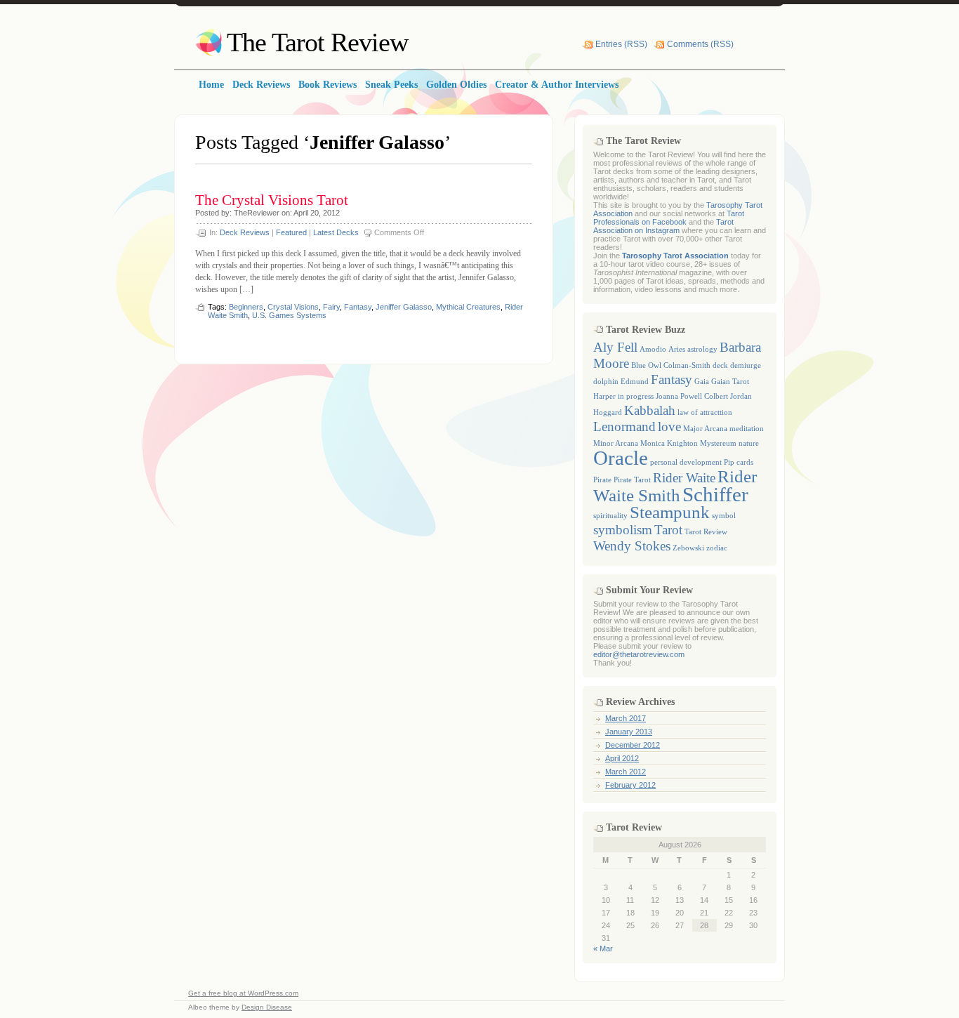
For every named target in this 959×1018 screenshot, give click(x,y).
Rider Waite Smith (675, 486)
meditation (746, 428)
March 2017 (625, 718)
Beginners (246, 307)
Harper (604, 396)
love (669, 426)
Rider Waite (684, 477)
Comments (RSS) (700, 44)
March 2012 (625, 771)
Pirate (602, 480)
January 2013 (628, 731)
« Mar (603, 948)
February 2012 (630, 785)
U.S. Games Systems (289, 315)
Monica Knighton (669, 443)
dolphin (606, 381)
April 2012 (622, 758)
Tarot (668, 529)
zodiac (716, 548)
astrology (702, 349)
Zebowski (688, 548)
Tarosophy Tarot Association (675, 255)
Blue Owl (646, 365)
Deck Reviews (245, 232)
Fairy (331, 307)
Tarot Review (705, 532)
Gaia (701, 381)
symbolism (622, 529)
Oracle (620, 458)
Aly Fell (615, 347)
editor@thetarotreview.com (638, 654)
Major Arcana (705, 428)
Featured (291, 232)
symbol (724, 516)
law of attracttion (704, 412)
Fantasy (357, 307)
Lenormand (624, 426)
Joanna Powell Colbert (692, 396)
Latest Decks (336, 232)
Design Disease (267, 1007)
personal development (686, 462)
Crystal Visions (293, 307)
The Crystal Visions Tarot (271, 200)
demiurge (745, 365)
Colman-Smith (686, 365)
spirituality (610, 516)
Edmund (635, 381)
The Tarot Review (317, 42)
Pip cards (738, 462)
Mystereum (718, 443)
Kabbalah (649, 410)
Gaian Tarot (730, 381)
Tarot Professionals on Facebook (668, 217)
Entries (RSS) (621, 44)
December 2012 (632, 745)
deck (720, 365)
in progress (636, 396)
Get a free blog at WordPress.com (243, 993)
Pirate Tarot (632, 480)
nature (749, 443)
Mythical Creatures (468, 307)
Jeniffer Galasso (404, 307)
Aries (676, 349)
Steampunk (670, 512)
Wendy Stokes (631, 545)
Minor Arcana (615, 443)
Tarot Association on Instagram (663, 226)
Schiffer (715, 494)
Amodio (653, 349)
